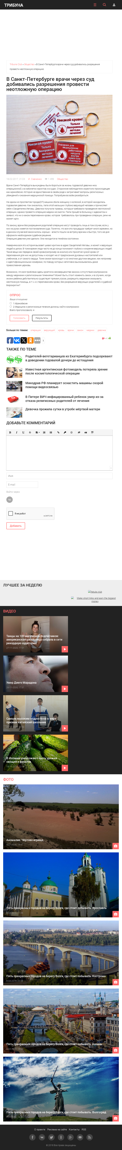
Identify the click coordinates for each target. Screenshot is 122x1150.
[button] (10, 432)
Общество (62, 178)
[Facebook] (32, 1137)
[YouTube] (80, 1137)
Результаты (42, 317)
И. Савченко (35, 178)
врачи (71, 330)
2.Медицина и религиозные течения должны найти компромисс (46, 306)
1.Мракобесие (20, 303)
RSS (84, 1129)
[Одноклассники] (61, 1137)
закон (80, 330)
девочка (102, 330)
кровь (61, 330)
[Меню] (95, 5)
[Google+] (70, 1137)
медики (90, 330)
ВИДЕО (9, 611)
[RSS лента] (89, 1137)
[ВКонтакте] (42, 1137)
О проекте (39, 1129)
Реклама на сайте (57, 1129)
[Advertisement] (61, 35)
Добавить (16, 525)
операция (36, 330)
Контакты (74, 1129)
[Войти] (114, 5)
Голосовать (19, 317)
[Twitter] (51, 1137)
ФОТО (8, 779)
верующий (49, 330)
